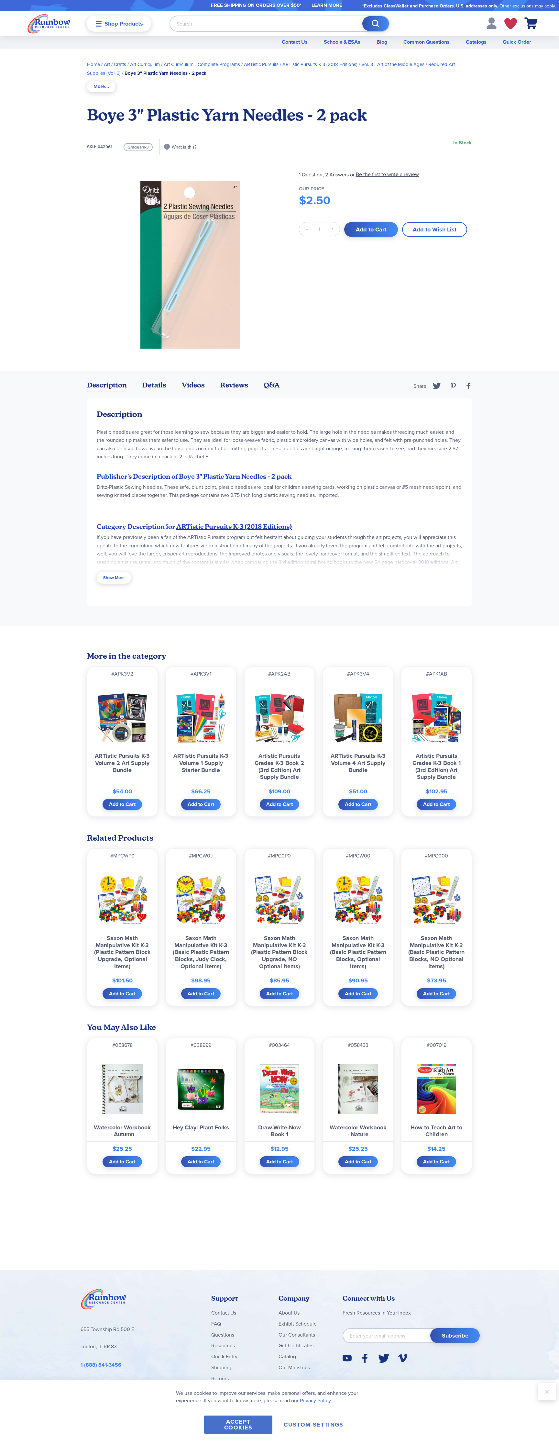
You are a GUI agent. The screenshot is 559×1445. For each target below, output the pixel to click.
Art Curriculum (145, 64)
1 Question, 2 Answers (324, 174)
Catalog (287, 1356)
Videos (193, 385)
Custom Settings (313, 1424)
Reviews (234, 385)
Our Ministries (294, 1367)
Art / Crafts (115, 64)
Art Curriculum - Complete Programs (202, 64)
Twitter (437, 386)
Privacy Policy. (316, 1400)
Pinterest (453, 386)
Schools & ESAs (342, 42)
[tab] (101, 86)
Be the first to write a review (387, 174)
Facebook (469, 386)
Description (107, 385)
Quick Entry (224, 1356)
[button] (491, 22)
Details (154, 385)
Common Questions (426, 42)
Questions (222, 1334)
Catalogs (476, 42)
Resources (223, 1345)
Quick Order (517, 42)
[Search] (375, 23)
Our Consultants (297, 1334)
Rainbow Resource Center (103, 1301)
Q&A (272, 385)
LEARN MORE (327, 5)
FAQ (216, 1323)
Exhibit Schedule (298, 1323)
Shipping (221, 1367)
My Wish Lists (510, 24)
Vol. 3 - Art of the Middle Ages (392, 64)
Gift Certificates (296, 1345)
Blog (382, 42)
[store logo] (48, 23)
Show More (114, 578)
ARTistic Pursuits (261, 64)
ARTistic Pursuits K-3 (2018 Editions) (319, 64)
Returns (220, 1378)
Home (93, 64)
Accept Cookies (238, 1424)
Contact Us (295, 42)
